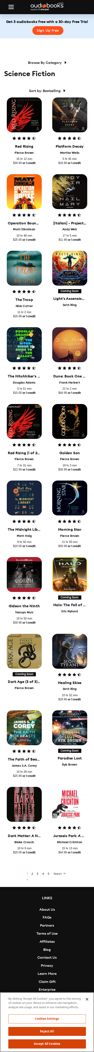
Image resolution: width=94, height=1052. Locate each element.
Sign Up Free (48, 30)
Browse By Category (45, 63)
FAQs (47, 917)
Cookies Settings (47, 1019)
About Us (47, 909)
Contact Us (47, 957)
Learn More (47, 973)
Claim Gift (47, 982)
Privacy (47, 965)
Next (58, 873)
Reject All (47, 1031)
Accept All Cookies (47, 1044)
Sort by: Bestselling (45, 91)
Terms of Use (47, 933)
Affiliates (47, 941)
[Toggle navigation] (11, 7)
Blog (47, 949)
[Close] (87, 999)
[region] (47, 1022)
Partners (47, 925)
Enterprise (47, 989)
